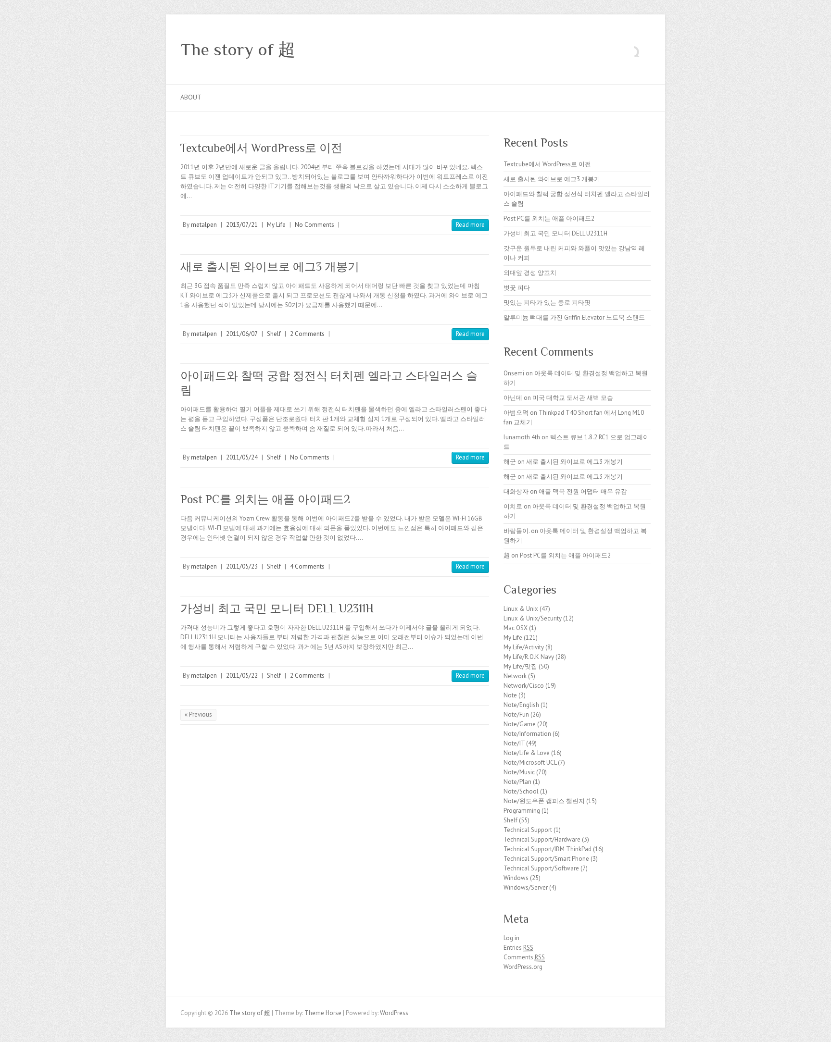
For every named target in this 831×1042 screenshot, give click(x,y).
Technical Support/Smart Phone (546, 859)
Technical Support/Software (541, 868)
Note (510, 695)
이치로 (513, 506)
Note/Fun (516, 714)
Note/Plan (517, 782)
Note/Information (527, 734)
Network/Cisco (524, 686)
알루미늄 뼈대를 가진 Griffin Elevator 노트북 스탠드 (574, 317)
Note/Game (520, 724)
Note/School (521, 791)
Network (515, 676)
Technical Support (528, 830)
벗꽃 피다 (517, 288)
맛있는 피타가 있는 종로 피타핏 (547, 302)
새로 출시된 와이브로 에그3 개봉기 (269, 266)
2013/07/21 (242, 225)
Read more (470, 225)
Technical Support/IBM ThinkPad (548, 849)
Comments (524, 957)
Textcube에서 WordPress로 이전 (261, 147)
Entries (518, 947)
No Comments (314, 225)
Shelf (274, 334)
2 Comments (307, 334)
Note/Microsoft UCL (530, 762)
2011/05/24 (242, 457)
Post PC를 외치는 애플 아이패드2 (265, 499)
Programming (522, 810)
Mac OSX (516, 628)
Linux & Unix (521, 609)
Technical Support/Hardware (542, 839)
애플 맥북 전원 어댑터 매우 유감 (583, 491)
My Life (276, 225)
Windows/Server (526, 887)
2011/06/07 (242, 334)
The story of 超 (237, 49)
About (190, 97)
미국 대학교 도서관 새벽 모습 (572, 398)
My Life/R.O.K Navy (529, 657)
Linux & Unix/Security (533, 618)
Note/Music (519, 772)
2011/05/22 (242, 675)
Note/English (521, 705)
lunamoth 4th (522, 437)
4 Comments (307, 566)
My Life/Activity (524, 647)
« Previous (198, 714)
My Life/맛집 (520, 666)
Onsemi (514, 373)
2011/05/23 (242, 566)
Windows (516, 878)
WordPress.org (523, 967)
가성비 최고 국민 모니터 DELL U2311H (277, 608)
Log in (511, 938)
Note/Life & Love (527, 753)
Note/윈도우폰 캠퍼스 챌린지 (544, 801)
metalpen (204, 225)
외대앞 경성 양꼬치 (530, 273)
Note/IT (514, 743)
